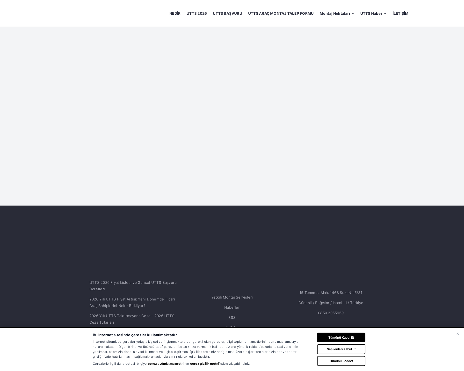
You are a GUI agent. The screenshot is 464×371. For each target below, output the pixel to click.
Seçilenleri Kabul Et (341, 349)
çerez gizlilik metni (204, 363)
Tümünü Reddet (341, 361)
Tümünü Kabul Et (341, 337)
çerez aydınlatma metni (166, 363)
